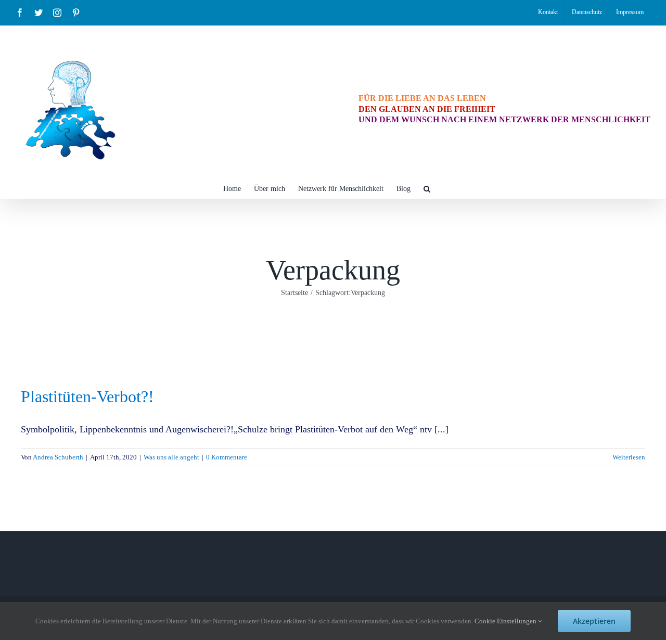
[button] (427, 187)
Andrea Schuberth (58, 457)
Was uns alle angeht (171, 457)
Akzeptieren (594, 621)
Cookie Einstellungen (506, 621)
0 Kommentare (226, 457)
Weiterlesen (628, 457)
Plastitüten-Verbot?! (87, 396)
